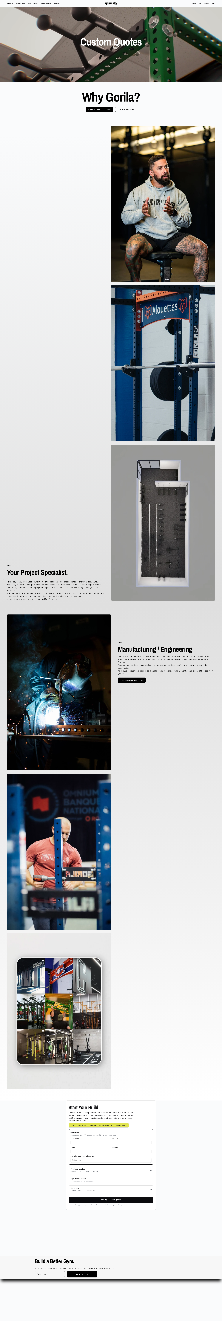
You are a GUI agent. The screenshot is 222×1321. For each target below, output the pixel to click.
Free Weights (40, 1280)
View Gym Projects (125, 109)
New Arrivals (40, 1289)
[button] (194, 3)
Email (115, 1138)
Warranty (101, 1280)
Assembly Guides (73, 1286)
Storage (38, 1283)
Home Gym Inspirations (138, 1280)
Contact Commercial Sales (99, 109)
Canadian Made (41, 1293)
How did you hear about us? (83, 1156)
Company (115, 1147)
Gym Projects (71, 1280)
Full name (75, 1138)
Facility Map (134, 1283)
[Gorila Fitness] (111, 3)
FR (200, 3)
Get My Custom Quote (111, 1200)
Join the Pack (82, 1274)
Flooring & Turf (73, 1283)
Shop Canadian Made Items (131, 680)
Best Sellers (40, 1286)
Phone (74, 1147)
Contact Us (102, 1283)
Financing (70, 1289)
